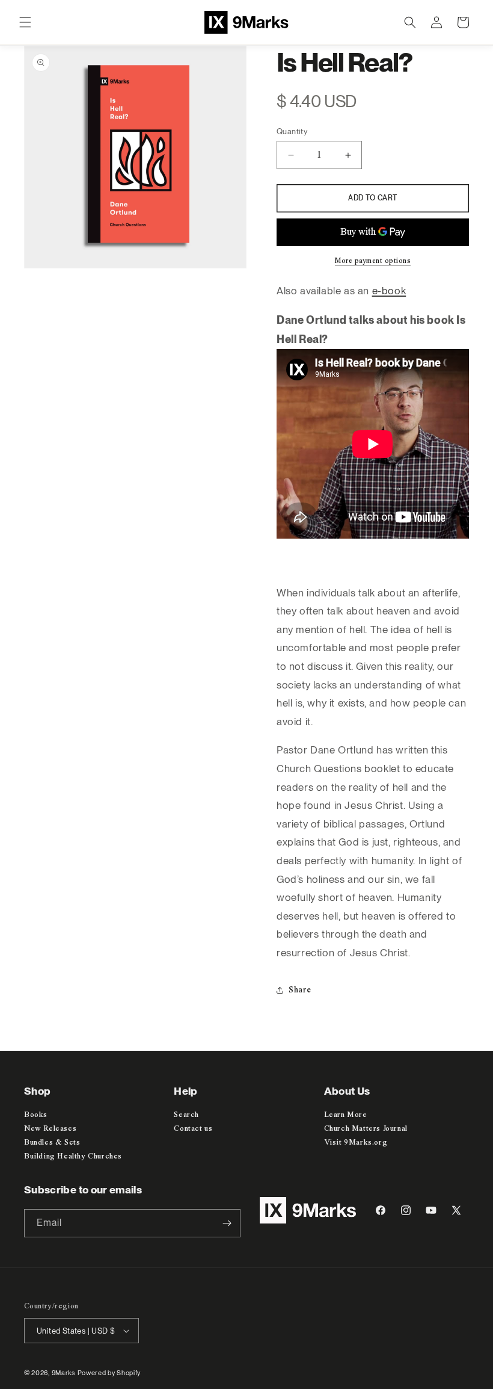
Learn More (345, 1115)
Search (186, 1115)
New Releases (50, 1129)
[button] (25, 22)
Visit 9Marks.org (356, 1142)
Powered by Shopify (109, 1373)
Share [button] (300, 990)
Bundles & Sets (52, 1142)
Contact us (193, 1129)
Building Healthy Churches (73, 1156)
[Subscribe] (226, 1223)
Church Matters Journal (366, 1129)
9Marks (63, 1373)
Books (35, 1115)
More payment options (373, 261)
